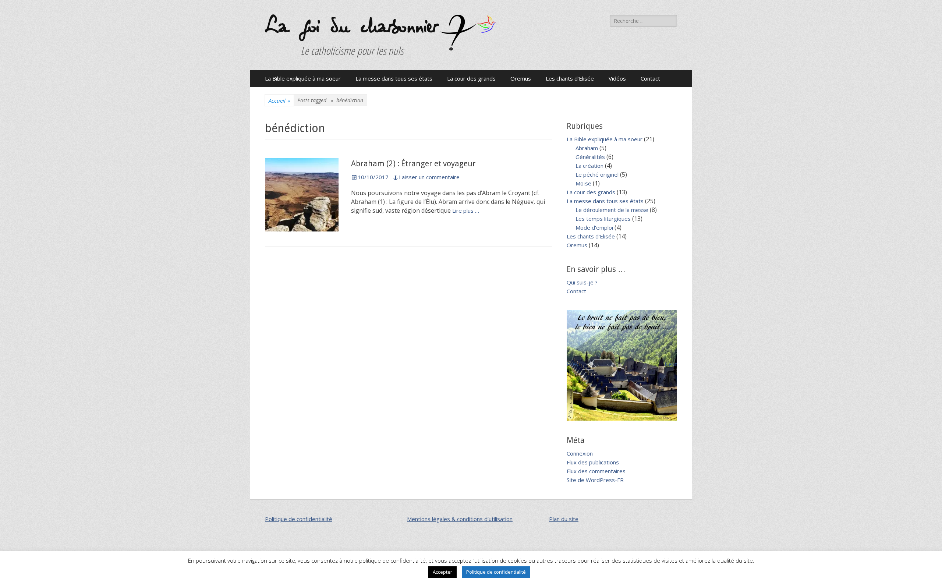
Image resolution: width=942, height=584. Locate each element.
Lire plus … (465, 210)
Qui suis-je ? (582, 282)
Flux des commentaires (596, 471)
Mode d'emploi (594, 227)
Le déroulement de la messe (612, 209)
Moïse (583, 183)
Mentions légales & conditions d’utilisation (460, 519)
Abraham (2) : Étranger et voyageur (413, 163)
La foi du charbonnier (351, 26)
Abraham (587, 148)
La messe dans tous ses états (393, 78)
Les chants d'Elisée (591, 236)
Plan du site (563, 519)
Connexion (580, 453)
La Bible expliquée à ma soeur (303, 78)
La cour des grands (471, 78)
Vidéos (617, 78)
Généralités (590, 156)
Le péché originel (597, 174)
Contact (650, 78)
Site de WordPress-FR (595, 480)
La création (589, 165)
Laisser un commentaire (429, 177)
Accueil (279, 100)
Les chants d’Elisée (570, 78)
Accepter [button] (442, 572)
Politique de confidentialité (298, 519)
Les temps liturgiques (603, 218)
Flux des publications (593, 462)
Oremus (520, 78)
